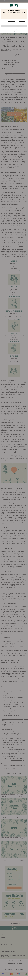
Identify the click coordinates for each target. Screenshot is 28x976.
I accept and (15, 21)
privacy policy (22, 21)
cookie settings (12, 21)
